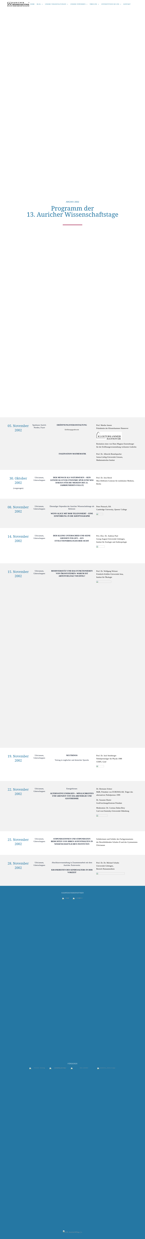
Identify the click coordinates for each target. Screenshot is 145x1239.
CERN (98, 762)
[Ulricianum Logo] (78, 898)
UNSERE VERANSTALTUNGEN (55, 4)
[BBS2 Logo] (66, 898)
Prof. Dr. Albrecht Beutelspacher (109, 454)
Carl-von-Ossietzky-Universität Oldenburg (112, 811)
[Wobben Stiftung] (38, 1068)
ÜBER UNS (93, 4)
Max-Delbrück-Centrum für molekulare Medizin (115, 481)
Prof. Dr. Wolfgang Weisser (107, 571)
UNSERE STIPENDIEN (77, 4)
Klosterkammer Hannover (118, 428)
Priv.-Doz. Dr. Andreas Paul (107, 536)
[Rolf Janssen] (83, 1068)
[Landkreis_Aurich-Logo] (106, 1068)
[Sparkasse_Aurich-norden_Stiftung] (59, 1068)
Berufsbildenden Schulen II (109, 842)
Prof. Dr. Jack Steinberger (106, 756)
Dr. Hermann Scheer (104, 789)
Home (32, 4)
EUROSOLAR (118, 792)
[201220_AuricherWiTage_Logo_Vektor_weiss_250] (72, 1232)
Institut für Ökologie (104, 577)
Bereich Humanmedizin (105, 869)
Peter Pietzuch (101, 506)
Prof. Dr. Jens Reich (104, 478)
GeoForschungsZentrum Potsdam (109, 803)
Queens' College (120, 509)
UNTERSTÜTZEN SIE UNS (110, 4)
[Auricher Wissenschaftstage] (18, 4)
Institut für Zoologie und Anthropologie (111, 542)
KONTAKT (127, 4)
